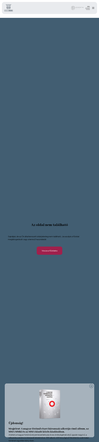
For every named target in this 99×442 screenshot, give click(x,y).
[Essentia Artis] (77, 8)
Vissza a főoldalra (49, 250)
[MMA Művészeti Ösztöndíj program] (87, 8)
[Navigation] (93, 8)
